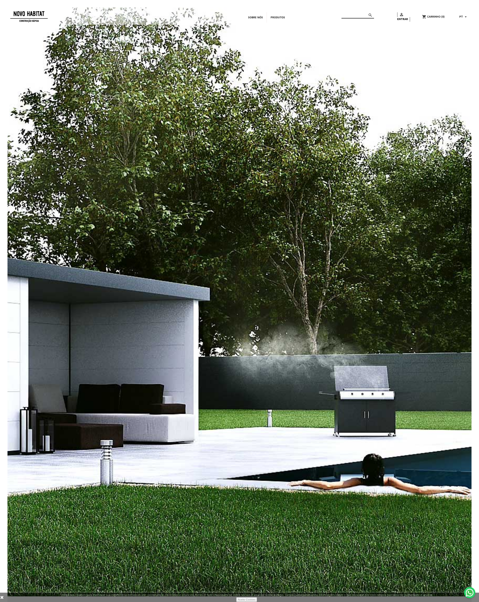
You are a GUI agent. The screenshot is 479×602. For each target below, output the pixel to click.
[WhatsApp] (469, 592)
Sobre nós (255, 17)
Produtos (278, 17)
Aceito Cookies (246, 599)
